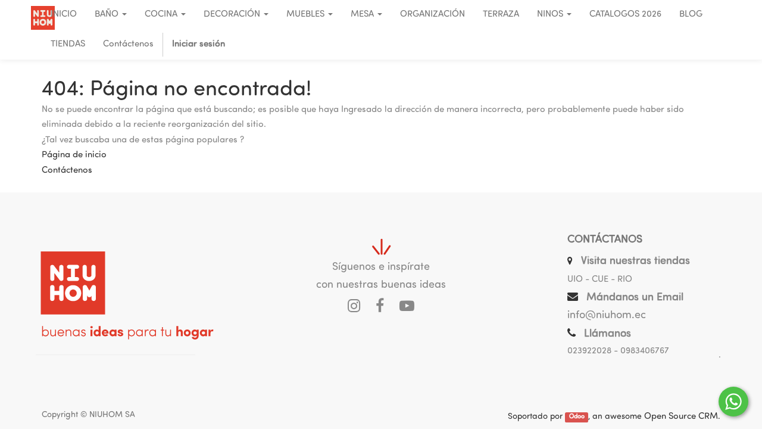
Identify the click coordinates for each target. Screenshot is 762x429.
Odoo (577, 417)
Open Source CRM (681, 416)
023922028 (589, 351)
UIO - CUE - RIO (599, 279)
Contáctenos (67, 170)
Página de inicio (74, 155)
